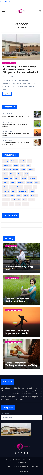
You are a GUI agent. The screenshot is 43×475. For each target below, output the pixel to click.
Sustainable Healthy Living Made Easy (16, 116)
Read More (7, 94)
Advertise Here (13, 466)
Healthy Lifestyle (9, 63)
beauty (6, 161)
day (23, 165)
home (5, 187)
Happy (6, 182)
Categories (5, 413)
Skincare (31, 200)
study (5, 204)
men (5, 195)
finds (5, 174)
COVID (16, 165)
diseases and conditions (11, 169)
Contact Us (24, 466)
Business (13, 161)
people (26, 195)
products (34, 195)
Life (35, 187)
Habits (24, 178)
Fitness (12, 174)
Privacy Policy (23, 471)
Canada (22, 161)
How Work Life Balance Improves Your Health (16, 134)
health (13, 182)
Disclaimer (34, 466)
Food (26, 174)
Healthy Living (11, 246)
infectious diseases (16, 187)
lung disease (23, 191)
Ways (18, 204)
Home (18, 27)
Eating (23, 169)
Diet (28, 165)
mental (12, 195)
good (16, 178)
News (18, 195)
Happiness (32, 178)
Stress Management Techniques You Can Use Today (15, 143)
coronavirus (7, 165)
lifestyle (6, 191)
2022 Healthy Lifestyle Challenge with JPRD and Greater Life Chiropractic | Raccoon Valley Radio (20, 69)
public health (16, 200)
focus (19, 174)
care (29, 161)
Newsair (32, 460)
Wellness (25, 204)
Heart (36, 182)
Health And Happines (13, 310)
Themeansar (21, 463)
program (6, 200)
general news (8, 178)
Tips (12, 204)
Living (14, 191)
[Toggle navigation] (3, 11)
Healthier (21, 182)
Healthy (29, 182)
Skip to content (5, 1)
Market (32, 191)
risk (24, 200)
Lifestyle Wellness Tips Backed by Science (14, 125)
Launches (28, 187)
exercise (31, 169)
